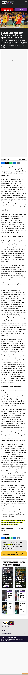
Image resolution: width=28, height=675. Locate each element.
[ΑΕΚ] (1, 6)
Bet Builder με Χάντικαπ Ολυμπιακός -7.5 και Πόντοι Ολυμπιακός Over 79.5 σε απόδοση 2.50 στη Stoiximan (13, 522)
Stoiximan (3, 30)
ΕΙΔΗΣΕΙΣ (21, 9)
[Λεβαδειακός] (15, 6)
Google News (9, 544)
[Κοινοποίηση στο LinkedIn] (14, 163)
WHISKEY (19, 639)
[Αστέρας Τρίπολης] (7, 6)
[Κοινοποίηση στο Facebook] (3, 163)
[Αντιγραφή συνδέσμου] (18, 163)
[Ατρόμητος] (10, 6)
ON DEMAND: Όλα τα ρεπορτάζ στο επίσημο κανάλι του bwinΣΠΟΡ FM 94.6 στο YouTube (13, 553)
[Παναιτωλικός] (26, 6)
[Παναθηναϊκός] (23, 6)
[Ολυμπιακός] (18, 6)
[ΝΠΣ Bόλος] (12, 6)
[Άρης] (4, 6)
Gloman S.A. (14, 639)
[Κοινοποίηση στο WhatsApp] (10, 163)
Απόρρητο (25, 674)
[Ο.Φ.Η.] (20, 6)
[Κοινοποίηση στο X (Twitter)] (7, 163)
